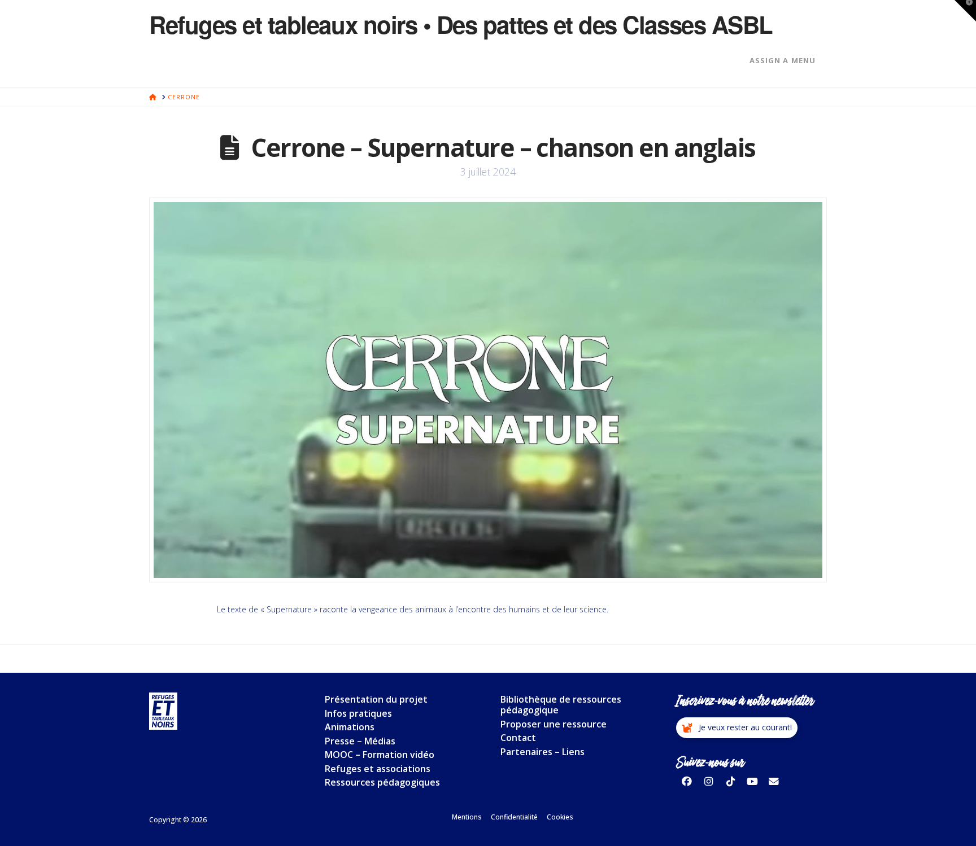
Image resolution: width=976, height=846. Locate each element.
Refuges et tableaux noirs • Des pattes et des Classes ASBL (461, 24)
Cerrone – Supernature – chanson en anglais (503, 147)
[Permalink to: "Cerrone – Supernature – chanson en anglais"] (488, 390)
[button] (737, 728)
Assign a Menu (783, 60)
